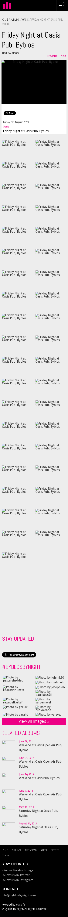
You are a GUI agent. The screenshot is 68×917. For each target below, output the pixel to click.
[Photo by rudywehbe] (50, 708)
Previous (52, 55)
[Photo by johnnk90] (50, 677)
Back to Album (10, 53)
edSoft (20, 904)
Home (5, 20)
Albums (15, 20)
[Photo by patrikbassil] (50, 693)
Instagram (31, 850)
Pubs (44, 850)
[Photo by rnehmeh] (49, 682)
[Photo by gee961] (16, 707)
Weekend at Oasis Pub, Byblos (39, 778)
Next (63, 55)
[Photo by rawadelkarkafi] (17, 700)
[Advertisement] (30, 605)
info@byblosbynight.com (19, 895)
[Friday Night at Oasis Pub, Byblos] (34, 82)
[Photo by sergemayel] (50, 700)
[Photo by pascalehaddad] (17, 679)
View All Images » (34, 721)
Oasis (25, 20)
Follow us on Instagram (17, 880)
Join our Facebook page (17, 870)
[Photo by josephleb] (50, 687)
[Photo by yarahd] (15, 714)
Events (55, 850)
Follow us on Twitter (16, 875)
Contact (7, 855)
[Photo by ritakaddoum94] (17, 688)
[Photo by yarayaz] (49, 714)
